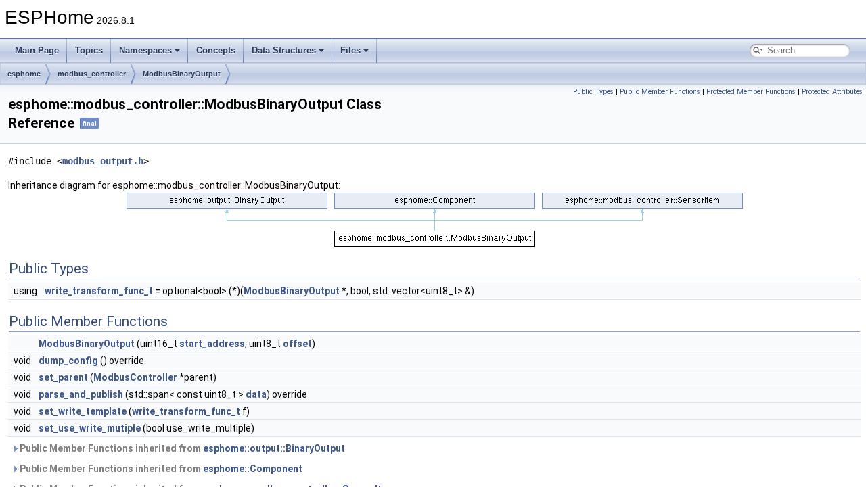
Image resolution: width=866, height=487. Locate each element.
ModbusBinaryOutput (182, 74)
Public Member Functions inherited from (181, 448)
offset (297, 343)
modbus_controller (92, 74)
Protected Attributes (832, 91)
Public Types (593, 91)
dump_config (68, 360)
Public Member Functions (660, 91)
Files (350, 50)
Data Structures (284, 50)
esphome (24, 74)
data (256, 394)
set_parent (63, 377)
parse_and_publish (81, 394)
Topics (89, 50)
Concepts (215, 50)
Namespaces (145, 50)
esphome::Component (252, 468)
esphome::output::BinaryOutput (274, 448)
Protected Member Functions (751, 91)
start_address (212, 343)
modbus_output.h (102, 161)
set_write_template (83, 411)
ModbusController (135, 377)
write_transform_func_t (99, 290)
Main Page (37, 50)
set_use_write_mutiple (90, 428)
